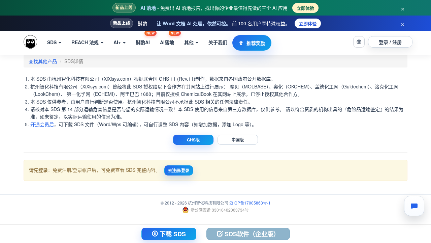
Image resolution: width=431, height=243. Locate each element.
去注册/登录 (178, 170)
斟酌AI (145, 38)
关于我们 (217, 42)
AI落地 (169, 38)
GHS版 (193, 140)
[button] (359, 42)
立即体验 (305, 8)
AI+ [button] (117, 42)
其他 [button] (189, 42)
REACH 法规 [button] (85, 42)
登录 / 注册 (390, 41)
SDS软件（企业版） (251, 234)
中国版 (238, 140)
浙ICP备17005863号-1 (250, 203)
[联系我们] (414, 206)
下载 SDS (172, 234)
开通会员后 (42, 124)
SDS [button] (52, 42)
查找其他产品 (43, 61)
